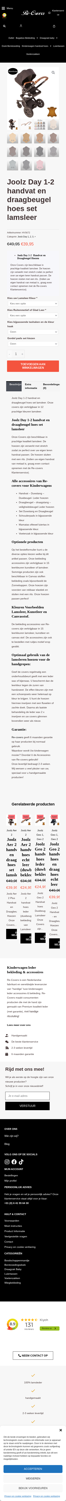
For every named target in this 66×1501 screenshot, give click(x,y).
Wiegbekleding (12, 1282)
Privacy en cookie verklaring (17, 1496)
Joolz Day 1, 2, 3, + (27, 236)
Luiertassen (58, 46)
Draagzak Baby (12, 1269)
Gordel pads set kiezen (21, 338)
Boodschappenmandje (16, 1260)
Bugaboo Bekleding (25, 38)
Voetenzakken (33, 54)
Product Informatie (14, 1231)
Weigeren (33, 1478)
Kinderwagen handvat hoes (35, 46)
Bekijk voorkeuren (33, 1488)
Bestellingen (11, 1175)
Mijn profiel (10, 1180)
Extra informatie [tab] (31, 386)
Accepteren (33, 1468)
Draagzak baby (47, 38)
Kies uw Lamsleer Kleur (22, 298)
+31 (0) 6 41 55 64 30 (16, 1203)
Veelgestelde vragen (15, 1236)
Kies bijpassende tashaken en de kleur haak (30, 324)
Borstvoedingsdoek (15, 1265)
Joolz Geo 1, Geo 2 (40, 835)
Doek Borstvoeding (11, 46)
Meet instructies (13, 1226)
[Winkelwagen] (54, 26)
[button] (60, 1430)
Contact (8, 1241)
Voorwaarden (11, 1220)
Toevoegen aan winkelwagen (33, 366)
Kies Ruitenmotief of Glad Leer (26, 310)
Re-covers (17, 737)
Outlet (11, 38)
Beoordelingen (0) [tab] (51, 386)
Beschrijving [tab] (15, 384)
